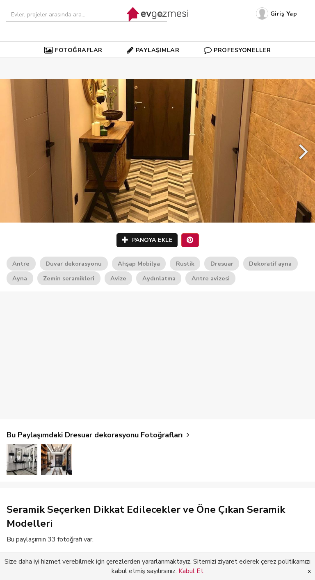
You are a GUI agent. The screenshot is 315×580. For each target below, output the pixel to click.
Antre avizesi (211, 278)
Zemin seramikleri (68, 278)
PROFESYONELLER (242, 50)
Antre (21, 263)
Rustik (185, 263)
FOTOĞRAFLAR (79, 50)
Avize (118, 278)
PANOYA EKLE (151, 240)
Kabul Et (190, 570)
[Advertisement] (157, 355)
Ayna (19, 278)
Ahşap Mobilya (139, 263)
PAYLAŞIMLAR (158, 50)
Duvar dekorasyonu (74, 263)
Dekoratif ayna (270, 263)
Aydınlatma (159, 278)
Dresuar (221, 263)
